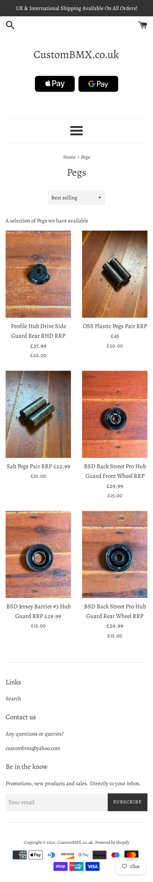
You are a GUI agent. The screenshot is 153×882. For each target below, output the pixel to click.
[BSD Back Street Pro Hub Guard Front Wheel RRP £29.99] (114, 414)
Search (13, 698)
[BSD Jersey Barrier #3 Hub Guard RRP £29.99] (38, 554)
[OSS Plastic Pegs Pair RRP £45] (114, 274)
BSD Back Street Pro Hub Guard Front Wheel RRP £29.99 (115, 476)
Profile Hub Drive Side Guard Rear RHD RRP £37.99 (38, 336)
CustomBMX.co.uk (75, 842)
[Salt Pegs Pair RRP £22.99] (38, 414)
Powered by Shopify (112, 842)
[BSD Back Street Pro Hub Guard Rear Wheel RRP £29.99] (114, 554)
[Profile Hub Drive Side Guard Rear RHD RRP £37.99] (38, 274)
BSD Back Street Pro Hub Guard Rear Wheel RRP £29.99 (115, 616)
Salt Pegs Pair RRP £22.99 (38, 466)
